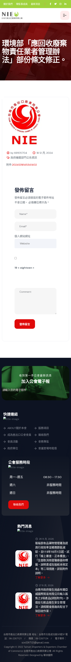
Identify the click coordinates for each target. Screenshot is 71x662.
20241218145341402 (24, 164)
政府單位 (12, 448)
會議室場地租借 (47, 448)
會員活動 (12, 441)
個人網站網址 (22, 236)
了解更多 (40, 577)
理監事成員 (22, 3)
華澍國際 (48, 655)
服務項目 (43, 428)
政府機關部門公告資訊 (24, 157)
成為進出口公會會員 (19, 435)
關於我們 (8, 3)
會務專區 (43, 441)
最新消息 (35, 3)
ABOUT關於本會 (17, 428)
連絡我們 (43, 435)
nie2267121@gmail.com (35, 642)
